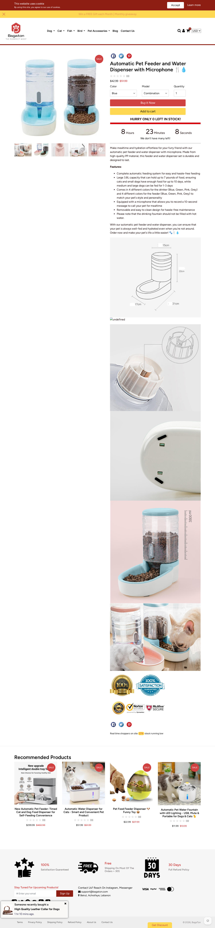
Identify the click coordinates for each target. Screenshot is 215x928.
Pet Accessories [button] (98, 30)
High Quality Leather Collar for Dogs (36, 909)
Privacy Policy (35, 922)
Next (100, 149)
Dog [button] (50, 30)
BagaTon (196, 922)
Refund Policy (74, 922)
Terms (20, 922)
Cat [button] (59, 30)
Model (145, 86)
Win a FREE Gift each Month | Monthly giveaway (108, 14)
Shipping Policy (54, 922)
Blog (116, 30)
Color (113, 86)
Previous (18, 149)
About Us (91, 922)
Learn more (194, 5)
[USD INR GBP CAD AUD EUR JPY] (196, 31)
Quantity (179, 86)
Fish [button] (70, 30)
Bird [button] (80, 30)
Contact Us (128, 30)
